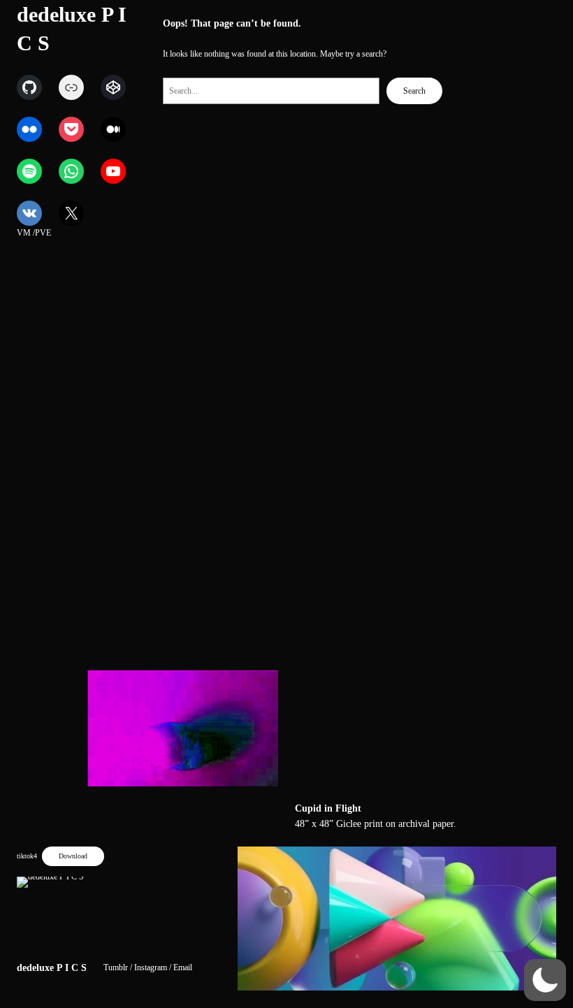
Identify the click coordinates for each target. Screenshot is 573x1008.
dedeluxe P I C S (52, 967)
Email (182, 967)
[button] (545, 980)
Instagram (150, 967)
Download (73, 856)
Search (414, 91)
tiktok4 (27, 856)
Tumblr (115, 967)
